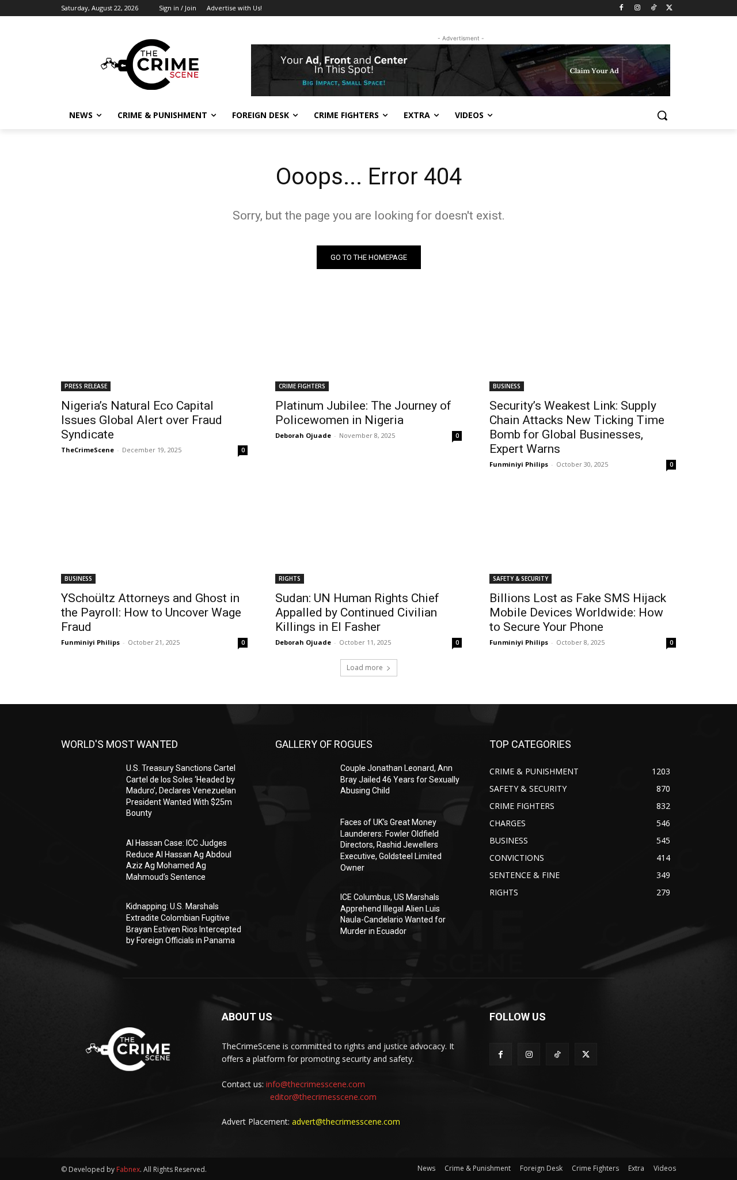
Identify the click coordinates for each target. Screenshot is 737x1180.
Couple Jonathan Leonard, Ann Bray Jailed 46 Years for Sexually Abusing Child (399, 779)
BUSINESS (507, 386)
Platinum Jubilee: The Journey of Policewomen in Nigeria (363, 413)
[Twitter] (669, 8)
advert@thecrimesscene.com (346, 1121)
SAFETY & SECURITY (520, 578)
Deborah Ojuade (303, 435)
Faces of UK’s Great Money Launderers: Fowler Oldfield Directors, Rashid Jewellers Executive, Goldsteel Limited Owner (391, 845)
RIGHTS (290, 578)
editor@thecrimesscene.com (323, 1096)
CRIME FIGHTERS (302, 386)
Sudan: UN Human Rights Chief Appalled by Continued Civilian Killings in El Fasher (357, 612)
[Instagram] (637, 8)
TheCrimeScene (87, 449)
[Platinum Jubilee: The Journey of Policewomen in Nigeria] (368, 344)
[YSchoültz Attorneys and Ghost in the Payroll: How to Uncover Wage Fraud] (154, 537)
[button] (662, 115)
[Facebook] (621, 8)
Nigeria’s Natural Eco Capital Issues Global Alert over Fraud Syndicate (141, 420)
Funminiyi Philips (518, 464)
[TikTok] (653, 8)
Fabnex (128, 1169)
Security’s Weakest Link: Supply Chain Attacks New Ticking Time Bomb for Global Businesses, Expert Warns (576, 427)
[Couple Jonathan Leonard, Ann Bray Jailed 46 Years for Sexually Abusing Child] (303, 782)
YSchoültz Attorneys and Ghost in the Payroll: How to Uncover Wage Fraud (151, 612)
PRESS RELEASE (85, 386)
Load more (365, 667)
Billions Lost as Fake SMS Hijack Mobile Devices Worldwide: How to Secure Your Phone (577, 612)
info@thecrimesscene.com (315, 1084)
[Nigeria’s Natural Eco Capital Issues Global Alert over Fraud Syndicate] (154, 344)
